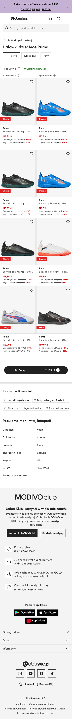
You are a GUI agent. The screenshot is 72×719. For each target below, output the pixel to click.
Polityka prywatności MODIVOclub (47, 708)
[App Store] (47, 612)
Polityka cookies (25, 713)
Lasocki (7, 445)
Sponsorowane (9, 75)
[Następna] (67, 7)
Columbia (9, 437)
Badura (41, 452)
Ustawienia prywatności (41, 703)
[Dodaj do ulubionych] (32, 82)
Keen (40, 429)
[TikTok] (52, 673)
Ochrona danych (46, 713)
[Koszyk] (67, 19)
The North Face (12, 452)
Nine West (43, 468)
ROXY (6, 468)
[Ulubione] (59, 19)
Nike (39, 460)
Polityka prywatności (15, 708)
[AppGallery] (36, 620)
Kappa (7, 460)
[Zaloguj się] (51, 19)
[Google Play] (24, 612)
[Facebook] (41, 673)
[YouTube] (31, 673)
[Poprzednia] (5, 7)
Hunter (41, 437)
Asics (40, 445)
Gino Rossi (9, 429)
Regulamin (20, 703)
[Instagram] (20, 673)
